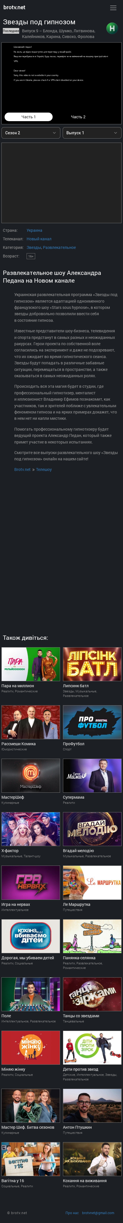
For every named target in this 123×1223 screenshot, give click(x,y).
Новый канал (39, 238)
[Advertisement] (61, 183)
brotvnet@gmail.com (98, 1213)
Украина (34, 230)
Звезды (34, 247)
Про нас (72, 1213)
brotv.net (14, 7)
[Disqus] (61, 546)
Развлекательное (59, 247)
